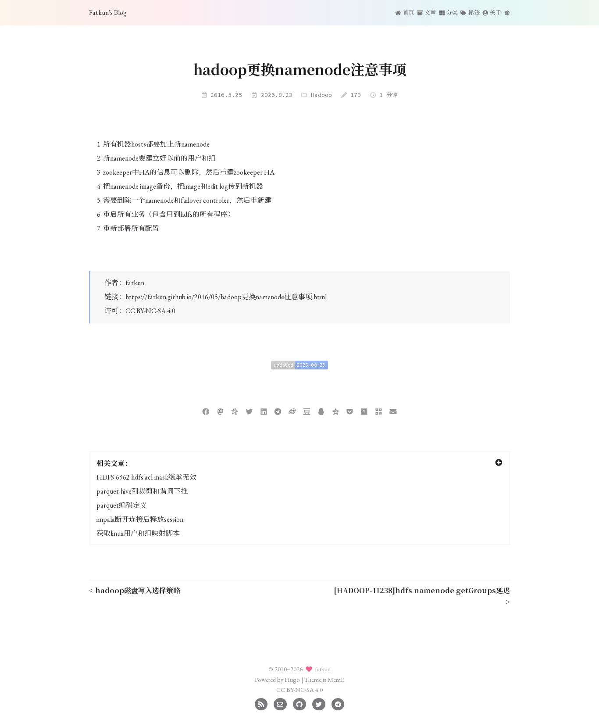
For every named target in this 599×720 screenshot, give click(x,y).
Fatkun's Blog (108, 12)
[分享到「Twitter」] (249, 410)
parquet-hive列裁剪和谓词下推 (142, 491)
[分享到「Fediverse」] (235, 410)
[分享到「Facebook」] (206, 410)
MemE (336, 679)
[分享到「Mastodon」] (220, 410)
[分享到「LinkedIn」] (263, 410)
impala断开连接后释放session (139, 519)
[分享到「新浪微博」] (292, 410)
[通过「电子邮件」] (393, 410)
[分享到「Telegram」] (278, 410)
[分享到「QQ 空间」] (335, 410)
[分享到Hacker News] (364, 410)
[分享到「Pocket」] (349, 410)
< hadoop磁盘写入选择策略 (134, 590)
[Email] (280, 703)
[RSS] (261, 703)
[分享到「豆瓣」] (306, 410)
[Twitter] (318, 703)
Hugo (292, 679)
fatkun (134, 282)
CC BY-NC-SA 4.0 (150, 310)
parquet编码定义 (121, 505)
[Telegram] (338, 703)
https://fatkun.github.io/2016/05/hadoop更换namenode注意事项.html (226, 296)
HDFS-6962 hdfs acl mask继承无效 (146, 477)
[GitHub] (299, 703)
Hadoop (321, 94)
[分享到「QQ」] (321, 410)
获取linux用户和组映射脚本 (138, 533)
